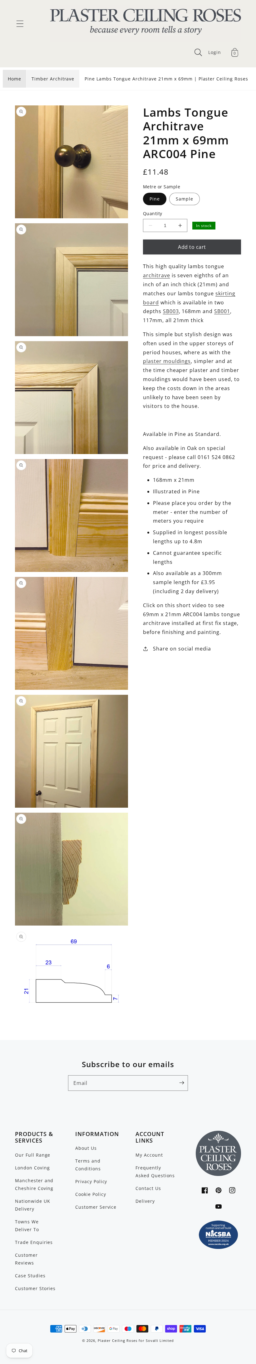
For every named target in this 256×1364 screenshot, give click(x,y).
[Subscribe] (181, 1082)
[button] (20, 24)
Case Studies (30, 1276)
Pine (155, 199)
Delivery (145, 1201)
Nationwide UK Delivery (32, 1205)
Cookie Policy (90, 1194)
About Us (86, 1148)
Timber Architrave (53, 79)
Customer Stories (35, 1288)
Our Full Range (32, 1155)
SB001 (222, 311)
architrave (156, 275)
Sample (184, 199)
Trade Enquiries (34, 1242)
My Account (149, 1155)
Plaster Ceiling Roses (117, 1340)
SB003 (171, 311)
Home (14, 79)
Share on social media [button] (182, 648)
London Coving (32, 1168)
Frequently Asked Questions (155, 1171)
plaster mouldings (167, 361)
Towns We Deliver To (27, 1225)
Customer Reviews (26, 1259)
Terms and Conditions (88, 1165)
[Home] (145, 23)
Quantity (152, 213)
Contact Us (148, 1188)
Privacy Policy (91, 1181)
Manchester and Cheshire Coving (34, 1184)
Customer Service (95, 1207)
